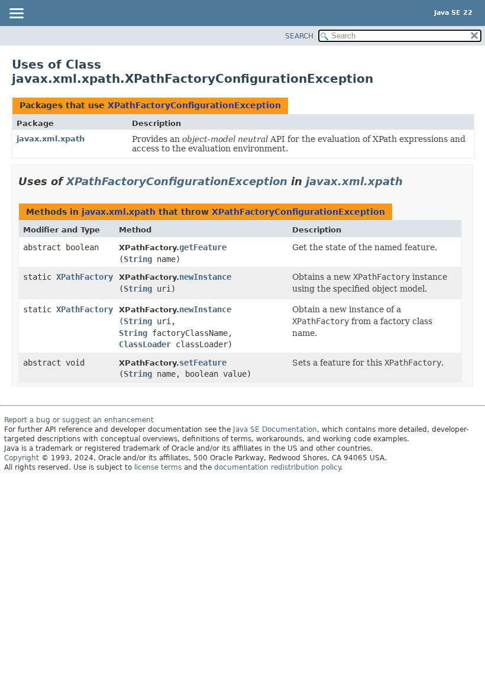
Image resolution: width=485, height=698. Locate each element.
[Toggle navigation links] (16, 14)
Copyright (21, 458)
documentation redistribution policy (277, 467)
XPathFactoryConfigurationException (194, 105)
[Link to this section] (411, 181)
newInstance (205, 277)
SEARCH (299, 36)
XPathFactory (84, 277)
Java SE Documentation (275, 429)
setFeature (203, 362)
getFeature (203, 247)
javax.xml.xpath (51, 138)
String (138, 259)
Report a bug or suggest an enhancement (79, 420)
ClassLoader (145, 344)
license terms (158, 467)
